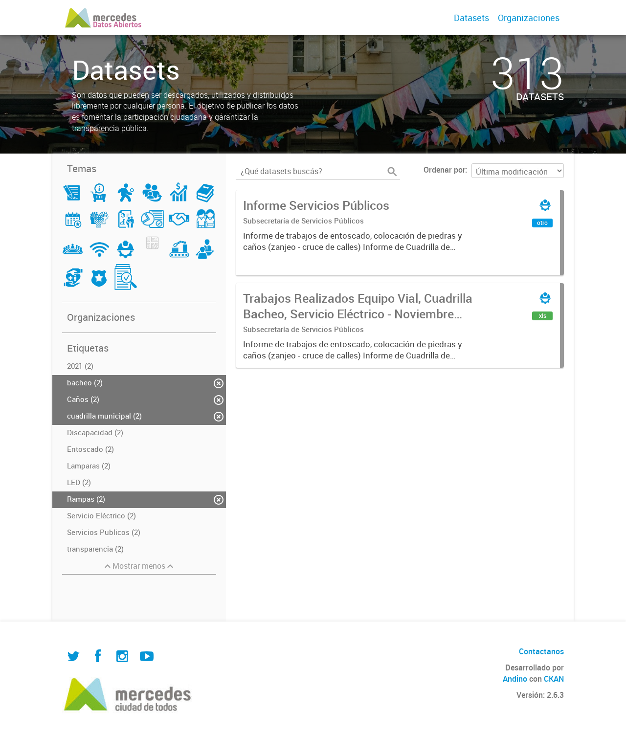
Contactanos (541, 651)
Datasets (471, 17)
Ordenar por (444, 170)
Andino (515, 678)
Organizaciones (528, 17)
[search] (392, 171)
